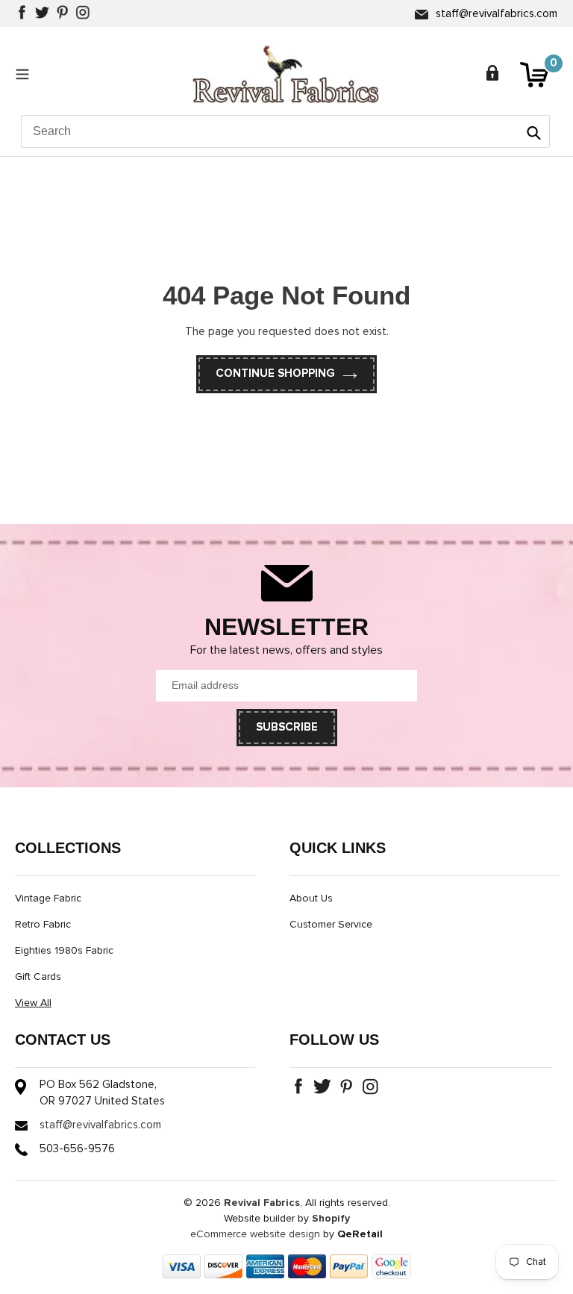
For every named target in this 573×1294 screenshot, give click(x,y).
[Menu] (26, 74)
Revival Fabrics (262, 1203)
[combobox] (285, 131)
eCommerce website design (255, 1234)
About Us (311, 898)
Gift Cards (38, 977)
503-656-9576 (77, 1148)
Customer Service (330, 924)
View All (33, 1003)
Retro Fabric (43, 924)
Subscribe (287, 727)
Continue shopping (275, 373)
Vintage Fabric (48, 898)
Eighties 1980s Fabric (64, 951)
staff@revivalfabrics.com (496, 13)
